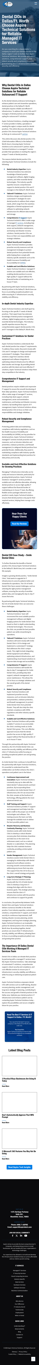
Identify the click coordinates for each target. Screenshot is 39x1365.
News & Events (19, 1329)
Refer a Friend (19, 1315)
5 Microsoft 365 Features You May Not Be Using (19, 1152)
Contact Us (19, 1335)
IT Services (19, 1266)
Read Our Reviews (19, 523)
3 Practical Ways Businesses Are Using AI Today (19, 1080)
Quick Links (19, 1321)
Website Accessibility (24, 1354)
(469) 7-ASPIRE (22, 1225)
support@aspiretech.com (22, 1227)
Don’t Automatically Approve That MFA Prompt (18, 1116)
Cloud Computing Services (19, 1276)
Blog (19, 1332)
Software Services (19, 1288)
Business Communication (19, 1290)
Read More (5, 1086)
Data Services (19, 1282)
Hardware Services (19, 1285)
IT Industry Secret (19, 1307)
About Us (19, 1296)
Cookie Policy (12, 1354)
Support (19, 1337)
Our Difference (19, 1304)
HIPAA (23, 263)
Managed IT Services (19, 1270)
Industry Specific (19, 1279)
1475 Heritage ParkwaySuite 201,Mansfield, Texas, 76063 (19, 1214)
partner (25, 134)
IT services (19, 223)
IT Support (23, 218)
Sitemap (14, 1352)
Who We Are (19, 1301)
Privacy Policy (23, 1352)
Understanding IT (19, 1326)
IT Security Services (19, 1273)
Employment (20, 1313)
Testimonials (19, 1310)
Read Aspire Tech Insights (19, 1167)
